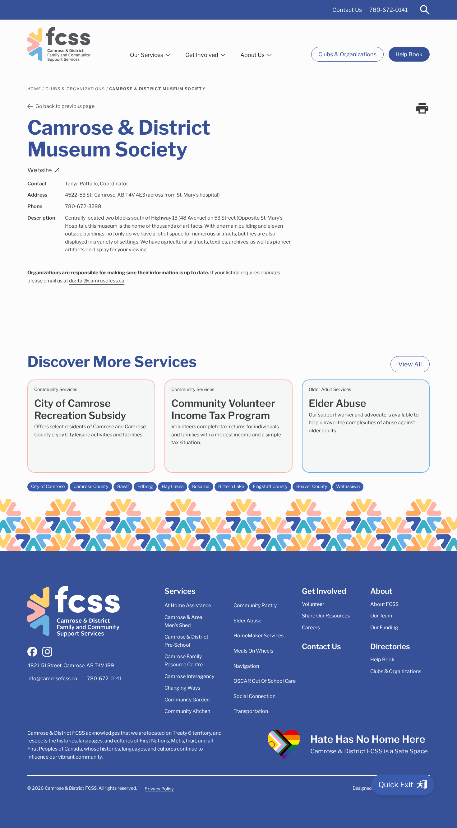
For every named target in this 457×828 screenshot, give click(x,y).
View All (410, 364)
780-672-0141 (388, 10)
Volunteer (313, 604)
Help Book (408, 54)
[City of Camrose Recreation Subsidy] (91, 426)
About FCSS (384, 604)
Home (34, 88)
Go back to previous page (65, 106)
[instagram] (47, 652)
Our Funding (384, 627)
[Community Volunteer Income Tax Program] (228, 426)
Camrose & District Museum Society (157, 88)
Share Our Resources (326, 616)
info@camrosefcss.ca (52, 678)
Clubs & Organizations (347, 54)
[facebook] (32, 652)
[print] (422, 108)
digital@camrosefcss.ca (96, 281)
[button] (150, 54)
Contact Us (347, 10)
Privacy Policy (159, 789)
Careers (311, 627)
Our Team (381, 616)
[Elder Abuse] (365, 426)
